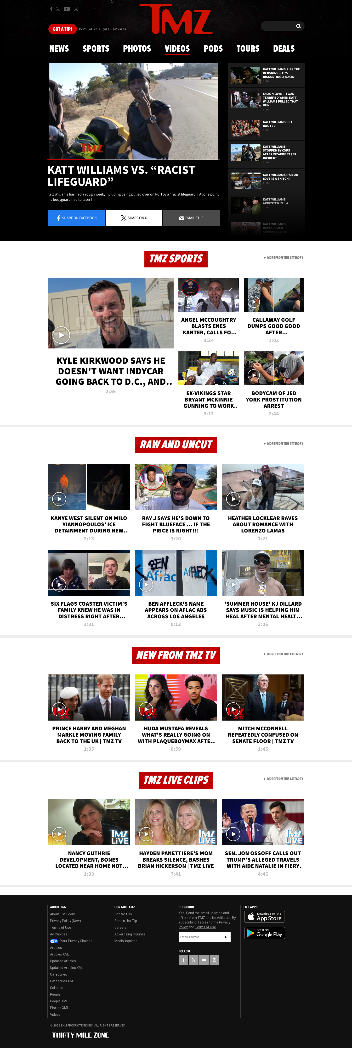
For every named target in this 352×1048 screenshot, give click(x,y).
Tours (248, 49)
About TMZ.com (62, 914)
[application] (133, 111)
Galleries (56, 988)
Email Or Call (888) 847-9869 (102, 29)
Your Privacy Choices (75, 941)
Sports (96, 49)
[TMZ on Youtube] (67, 9)
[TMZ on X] (58, 9)
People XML (59, 1001)
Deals (284, 49)
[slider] (133, 159)
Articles (56, 948)
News (59, 49)
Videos (177, 49)
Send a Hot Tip (125, 921)
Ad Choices (58, 934)
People (55, 994)
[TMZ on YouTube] (204, 960)
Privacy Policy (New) (65, 921)
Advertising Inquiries (130, 934)
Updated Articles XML (66, 968)
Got (62, 29)
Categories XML (62, 981)
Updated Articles (63, 961)
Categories (58, 974)
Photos (137, 49)
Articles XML (59, 954)
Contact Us (123, 914)
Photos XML (59, 1008)
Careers (120, 927)
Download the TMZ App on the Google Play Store (264, 933)
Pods (213, 49)
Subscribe (226, 937)
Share (79, 217)
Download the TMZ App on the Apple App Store (264, 917)
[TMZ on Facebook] (51, 9)
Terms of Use (60, 927)
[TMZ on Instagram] (76, 9)
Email (194, 217)
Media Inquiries (125, 941)
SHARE (137, 217)
